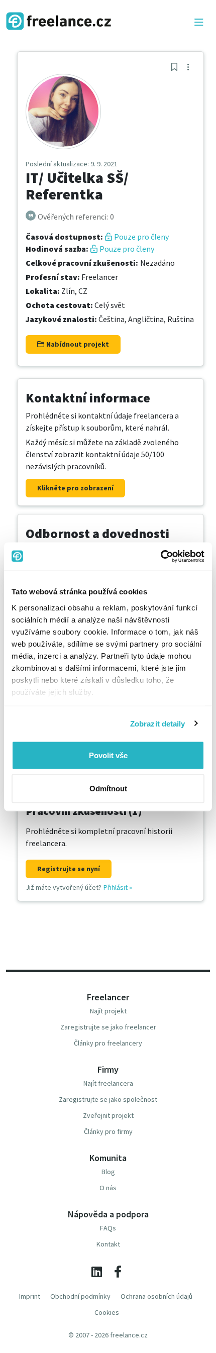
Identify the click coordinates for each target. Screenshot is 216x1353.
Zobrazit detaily (157, 723)
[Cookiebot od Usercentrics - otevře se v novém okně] (160, 556)
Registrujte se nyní (68, 868)
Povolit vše (108, 755)
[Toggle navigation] (199, 22)
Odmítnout (108, 788)
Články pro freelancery (108, 1043)
